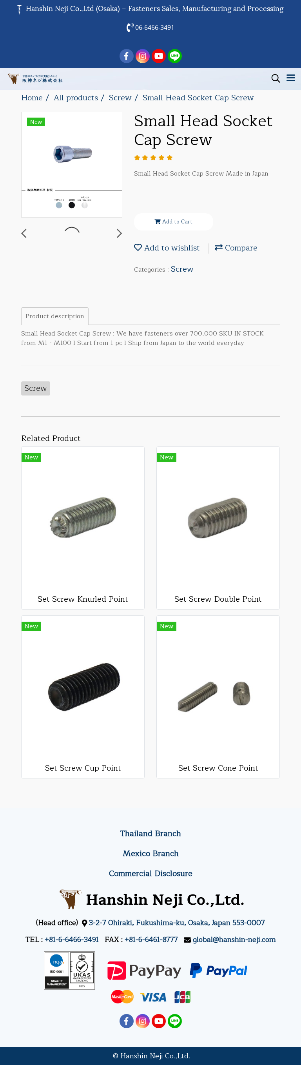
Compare (240, 247)
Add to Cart (176, 221)
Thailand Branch (150, 833)
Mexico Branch (151, 853)
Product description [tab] (54, 316)
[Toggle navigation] (290, 78)
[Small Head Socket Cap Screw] (72, 165)
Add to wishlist (171, 247)
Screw (182, 269)
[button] (273, 78)
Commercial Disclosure (150, 873)
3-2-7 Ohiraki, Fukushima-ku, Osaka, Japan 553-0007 (177, 923)
